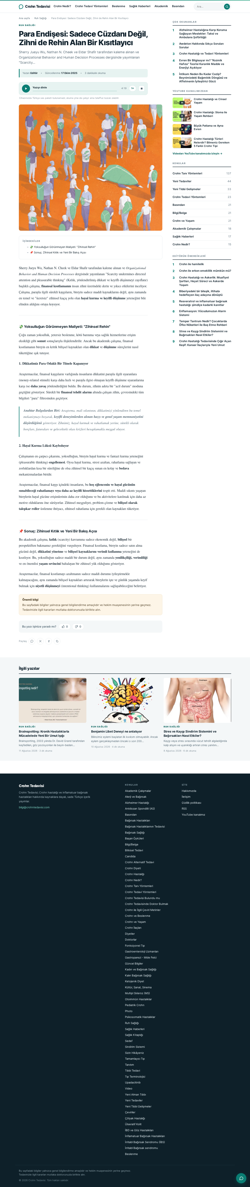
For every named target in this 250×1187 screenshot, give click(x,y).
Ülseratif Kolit (133, 1124)
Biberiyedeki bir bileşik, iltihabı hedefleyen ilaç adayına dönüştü (201, 293)
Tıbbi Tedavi (132, 1070)
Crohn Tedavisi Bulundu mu (142, 898)
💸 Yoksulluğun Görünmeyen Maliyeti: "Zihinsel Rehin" (63, 246)
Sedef (129, 1041)
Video (128, 1088)
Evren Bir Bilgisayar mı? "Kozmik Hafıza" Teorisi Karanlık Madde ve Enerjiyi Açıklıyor (201, 64)
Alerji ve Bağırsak (135, 796)
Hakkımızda (189, 791)
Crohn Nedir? (62, 6)
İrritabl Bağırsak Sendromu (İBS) (145, 1142)
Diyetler (130, 933)
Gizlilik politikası (191, 802)
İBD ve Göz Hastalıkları (139, 1130)
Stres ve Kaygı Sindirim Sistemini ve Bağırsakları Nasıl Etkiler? (203, 333)
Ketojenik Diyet (134, 981)
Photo (129, 1011)
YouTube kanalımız (193, 814)
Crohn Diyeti (133, 868)
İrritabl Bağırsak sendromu (141, 1148)
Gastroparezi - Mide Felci (140, 957)
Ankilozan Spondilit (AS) (140, 808)
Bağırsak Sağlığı (135, 832)
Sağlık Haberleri (139, 6)
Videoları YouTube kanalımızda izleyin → (197, 153)
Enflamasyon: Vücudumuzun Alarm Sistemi (202, 313)
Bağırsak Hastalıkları (137, 820)
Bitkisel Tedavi (134, 850)
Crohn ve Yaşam (202, 220)
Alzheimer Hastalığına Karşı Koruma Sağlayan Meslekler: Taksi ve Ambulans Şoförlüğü (203, 33)
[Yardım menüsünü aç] (241, 1178)
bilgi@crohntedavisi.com (34, 807)
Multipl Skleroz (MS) (137, 993)
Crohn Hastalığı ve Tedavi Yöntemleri (204, 53)
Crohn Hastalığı (134, 874)
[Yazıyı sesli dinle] (26, 89)
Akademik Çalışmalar (202, 229)
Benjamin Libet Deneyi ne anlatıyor (116, 731)
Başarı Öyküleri (134, 838)
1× (132, 88)
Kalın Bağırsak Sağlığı (138, 975)
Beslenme (118, 6)
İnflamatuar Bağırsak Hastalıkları (145, 1136)
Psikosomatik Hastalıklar (140, 1017)
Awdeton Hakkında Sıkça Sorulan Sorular (201, 45)
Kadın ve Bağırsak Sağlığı (140, 969)
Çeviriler (130, 1112)
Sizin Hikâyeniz (134, 1053)
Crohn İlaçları (133, 927)
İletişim (186, 796)
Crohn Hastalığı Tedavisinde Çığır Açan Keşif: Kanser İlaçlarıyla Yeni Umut (205, 343)
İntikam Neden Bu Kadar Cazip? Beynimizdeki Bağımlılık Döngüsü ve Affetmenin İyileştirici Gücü (203, 77)
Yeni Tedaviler (202, 181)
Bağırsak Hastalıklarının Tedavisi (145, 826)
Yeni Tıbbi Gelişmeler (202, 189)
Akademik (161, 6)
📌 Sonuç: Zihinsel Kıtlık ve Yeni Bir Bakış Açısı (58, 252)
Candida (130, 856)
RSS (184, 808)
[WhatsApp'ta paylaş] (32, 641)
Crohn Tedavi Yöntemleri (91, 6)
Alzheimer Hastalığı (137, 802)
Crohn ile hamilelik (191, 264)
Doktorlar (131, 939)
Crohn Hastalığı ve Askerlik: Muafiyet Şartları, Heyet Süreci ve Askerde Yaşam (204, 281)
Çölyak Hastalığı (135, 1118)
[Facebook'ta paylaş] (48, 641)
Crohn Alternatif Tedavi (139, 862)
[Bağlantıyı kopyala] (57, 641)
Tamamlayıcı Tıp (135, 1058)
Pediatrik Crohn (134, 1005)
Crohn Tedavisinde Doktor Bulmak (146, 904)
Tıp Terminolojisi (135, 1076)
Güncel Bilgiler (134, 963)
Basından (178, 6)
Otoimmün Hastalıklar (138, 999)
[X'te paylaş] (40, 641)
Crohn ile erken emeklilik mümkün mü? (205, 271)
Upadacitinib (133, 1082)
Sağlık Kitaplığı (134, 1035)
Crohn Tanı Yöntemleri (202, 173)
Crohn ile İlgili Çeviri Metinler (143, 910)
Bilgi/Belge (202, 213)
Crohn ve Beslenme (137, 916)
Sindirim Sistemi (135, 1047)
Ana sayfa (24, 18)
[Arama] (227, 7)
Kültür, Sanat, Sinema (138, 987)
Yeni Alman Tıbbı (135, 1094)
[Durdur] (142, 88)
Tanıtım (129, 1064)
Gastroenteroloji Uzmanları (141, 951)
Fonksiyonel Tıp (135, 945)
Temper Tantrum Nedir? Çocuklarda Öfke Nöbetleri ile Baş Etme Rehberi (203, 323)
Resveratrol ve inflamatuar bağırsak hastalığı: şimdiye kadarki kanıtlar (203, 303)
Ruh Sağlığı (40, 18)
